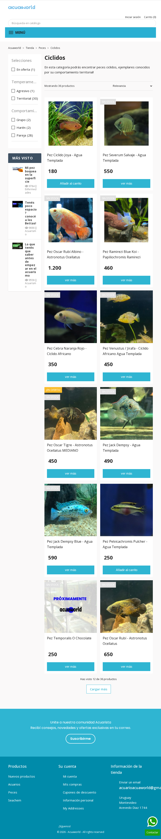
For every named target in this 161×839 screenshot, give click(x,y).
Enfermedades (30, 190)
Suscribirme (80, 738)
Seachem (14, 800)
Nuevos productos (21, 776)
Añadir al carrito (70, 183)
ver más (126, 183)
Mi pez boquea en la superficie (30, 174)
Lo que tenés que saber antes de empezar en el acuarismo (30, 259)
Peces (12, 792)
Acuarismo (30, 232)
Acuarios (14, 784)
